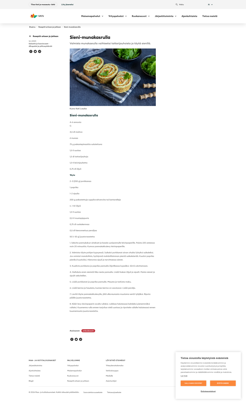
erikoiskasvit (88, 331)
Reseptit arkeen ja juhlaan (49, 27)
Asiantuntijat (111, 381)
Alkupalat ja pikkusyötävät (40, 46)
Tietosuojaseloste (114, 392)
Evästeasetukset (208, 391)
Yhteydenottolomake (114, 365)
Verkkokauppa (112, 370)
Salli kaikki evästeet (193, 383)
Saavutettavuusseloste (92, 392)
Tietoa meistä (209, 16)
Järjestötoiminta (35, 365)
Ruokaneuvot (72, 376)
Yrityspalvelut (73, 365)
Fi (209, 4)
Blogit (31, 381)
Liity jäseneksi (67, 4)
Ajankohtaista (189, 16)
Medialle (109, 376)
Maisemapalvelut (74, 370)
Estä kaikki (223, 383)
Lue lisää (184, 376)
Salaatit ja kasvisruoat (38, 43)
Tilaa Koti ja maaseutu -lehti (43, 4)
